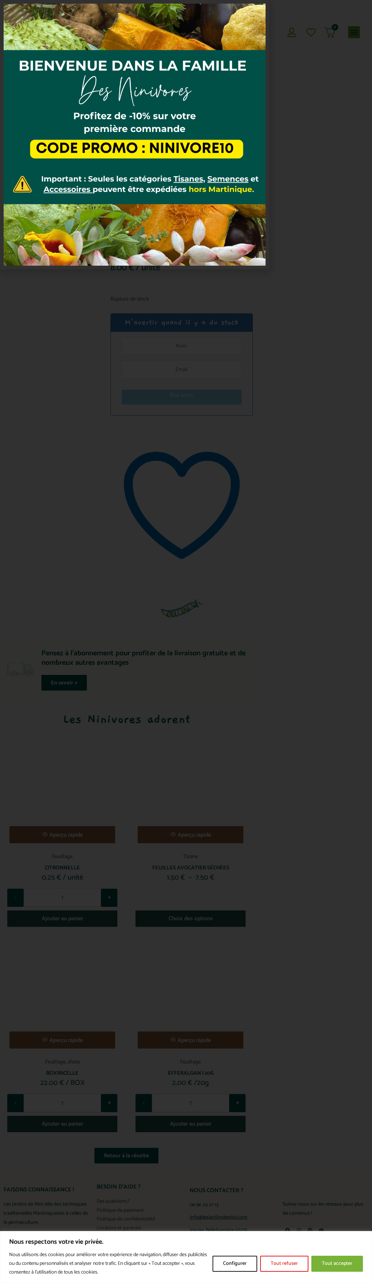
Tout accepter (337, 1263)
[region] (186, 1257)
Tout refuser (284, 1263)
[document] (186, 641)
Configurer (235, 1263)
